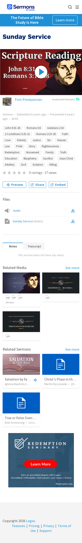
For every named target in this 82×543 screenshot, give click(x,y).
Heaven (61, 140)
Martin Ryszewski (55, 384)
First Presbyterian (28, 99)
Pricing (34, 526)
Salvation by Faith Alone (23, 379)
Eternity (21, 140)
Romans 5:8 (34, 128)
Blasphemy (30, 158)
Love (7, 140)
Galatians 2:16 (55, 128)
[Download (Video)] (73, 221)
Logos (30, 521)
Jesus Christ (66, 158)
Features (18, 526)
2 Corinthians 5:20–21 (17, 134)
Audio (17, 210)
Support (46, 530)
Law (7, 146)
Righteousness (50, 146)
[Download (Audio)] (73, 210)
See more (72, 268)
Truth (63, 152)
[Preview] (34, 380)
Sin (49, 140)
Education (11, 158)
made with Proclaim (63, 99)
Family (50, 152)
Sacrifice (48, 158)
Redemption (12, 152)
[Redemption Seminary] (41, 460)
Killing (53, 164)
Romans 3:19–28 (46, 134)
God (23, 164)
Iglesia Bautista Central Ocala (24, 384)
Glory (32, 146)
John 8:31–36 (12, 128)
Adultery (9, 164)
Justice (37, 140)
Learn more (65, 19)
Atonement (32, 152)
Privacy (48, 526)
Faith (65, 134)
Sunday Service (28, 221)
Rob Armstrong (15, 423)
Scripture (38, 164)
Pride (19, 146)
